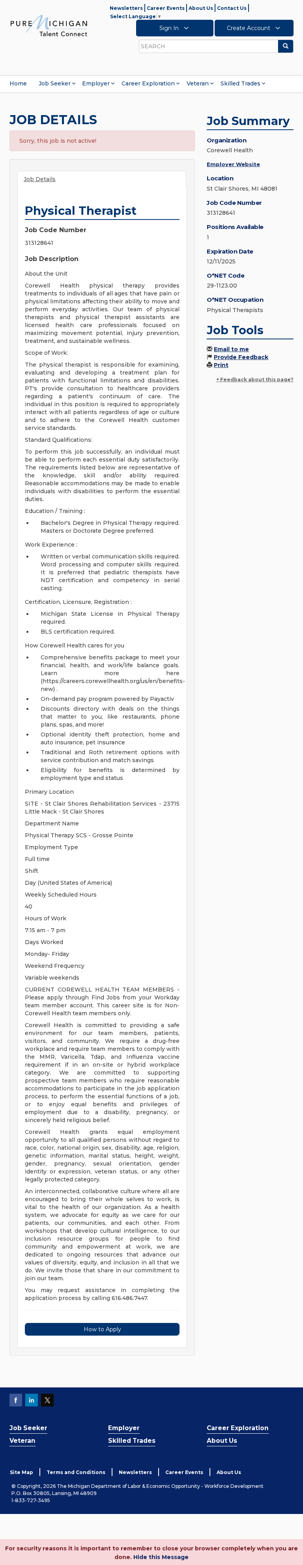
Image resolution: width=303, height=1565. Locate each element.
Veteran (198, 83)
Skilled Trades (240, 83)
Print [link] (221, 365)
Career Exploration (148, 83)
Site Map (21, 1472)
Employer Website (233, 164)
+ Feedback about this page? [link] (255, 379)
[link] (48, 25)
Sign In (169, 28)
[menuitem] (18, 83)
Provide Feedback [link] (241, 357)
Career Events (166, 8)
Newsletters (126, 8)
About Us (201, 8)
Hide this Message (161, 1557)
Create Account (249, 28)
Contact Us (232, 8)
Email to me (231, 349)
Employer (96, 83)
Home (18, 83)
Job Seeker (55, 83)
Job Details (40, 179)
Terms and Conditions (76, 1472)
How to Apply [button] (102, 1329)
